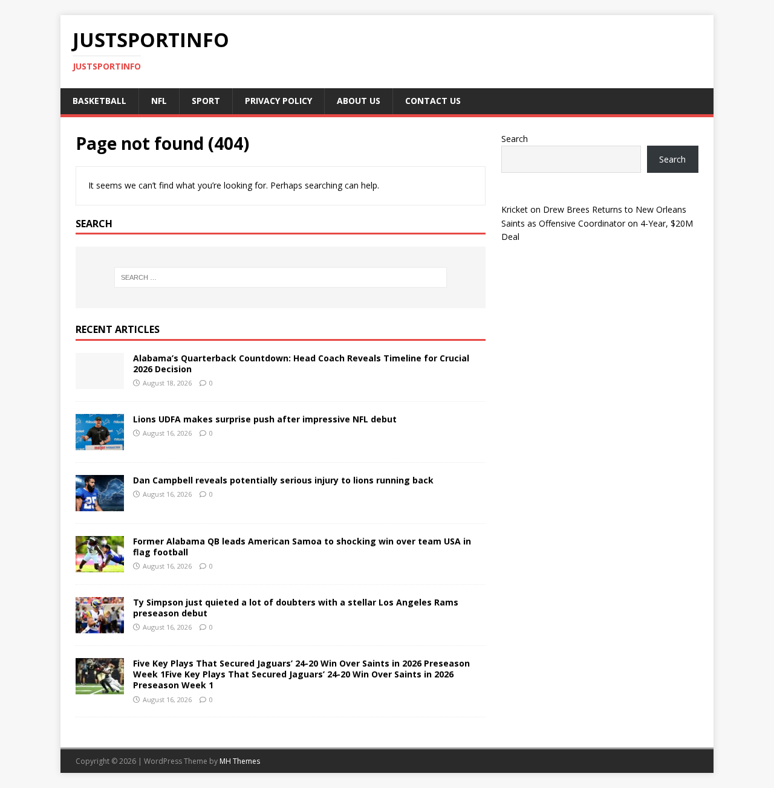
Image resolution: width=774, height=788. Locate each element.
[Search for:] (280, 277)
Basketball (99, 100)
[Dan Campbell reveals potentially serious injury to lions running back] (100, 504)
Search (514, 138)
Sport (206, 100)
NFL (159, 100)
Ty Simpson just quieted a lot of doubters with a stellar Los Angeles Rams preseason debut (295, 607)
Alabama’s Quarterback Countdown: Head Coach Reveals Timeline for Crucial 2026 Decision (301, 363)
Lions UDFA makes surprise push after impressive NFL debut (265, 419)
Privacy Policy (278, 100)
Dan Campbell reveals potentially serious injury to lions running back (283, 480)
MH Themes (240, 761)
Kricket (514, 209)
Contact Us (433, 100)
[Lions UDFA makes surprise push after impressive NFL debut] (100, 443)
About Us (358, 100)
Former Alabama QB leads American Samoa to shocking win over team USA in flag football (302, 546)
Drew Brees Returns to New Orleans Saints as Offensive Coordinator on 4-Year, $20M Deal (597, 223)
